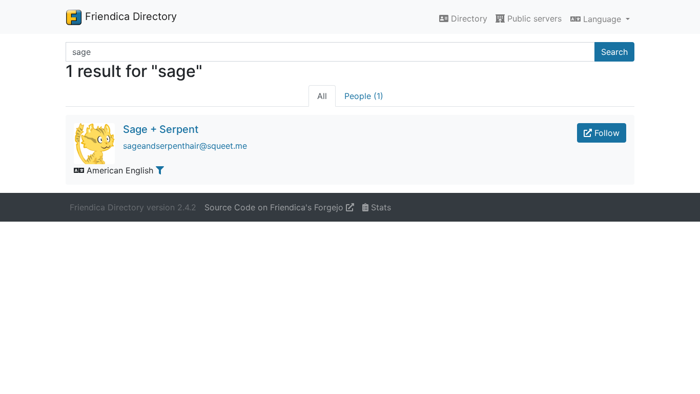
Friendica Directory (129, 16)
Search (614, 52)
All (322, 96)
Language (602, 19)
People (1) (363, 96)
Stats (379, 207)
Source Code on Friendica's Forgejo (275, 207)
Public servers (533, 18)
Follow (606, 133)
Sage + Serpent (160, 129)
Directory (467, 18)
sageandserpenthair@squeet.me (185, 146)
